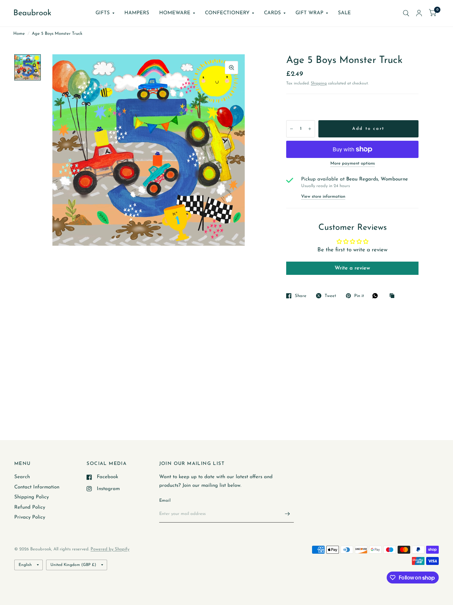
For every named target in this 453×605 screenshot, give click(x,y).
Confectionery (227, 13)
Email (164, 500)
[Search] (406, 13)
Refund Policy (29, 507)
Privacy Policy (29, 517)
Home (19, 33)
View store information (323, 196)
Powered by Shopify (110, 549)
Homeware (174, 13)
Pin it (359, 296)
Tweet (330, 296)
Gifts (103, 13)
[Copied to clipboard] (393, 296)
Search (22, 477)
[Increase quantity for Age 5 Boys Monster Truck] (310, 129)
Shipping (319, 83)
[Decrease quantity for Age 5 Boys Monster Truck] (291, 129)
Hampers (136, 13)
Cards (272, 13)
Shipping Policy (31, 497)
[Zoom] (231, 67)
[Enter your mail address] (287, 514)
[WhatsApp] (376, 295)
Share (300, 296)
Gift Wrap (309, 13)
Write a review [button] (352, 268)
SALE (344, 13)
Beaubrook (32, 13)
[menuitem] (105, 13)
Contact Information (36, 487)
